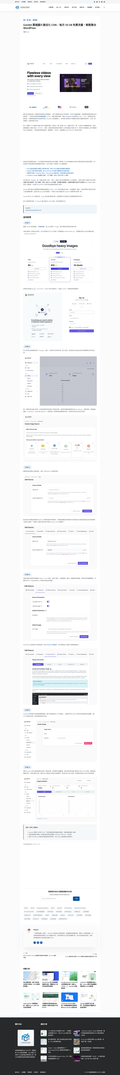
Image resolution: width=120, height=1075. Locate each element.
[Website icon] (38, 942)
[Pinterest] (99, 1)
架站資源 (89, 7)
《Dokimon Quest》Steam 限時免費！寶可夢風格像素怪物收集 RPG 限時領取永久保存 (93, 1033)
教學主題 (54, 915)
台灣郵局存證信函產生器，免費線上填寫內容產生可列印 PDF (50, 1005)
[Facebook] (94, 1)
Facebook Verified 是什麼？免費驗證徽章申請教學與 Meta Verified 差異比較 (69, 1005)
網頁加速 (53, 919)
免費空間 (66, 7)
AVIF (26, 908)
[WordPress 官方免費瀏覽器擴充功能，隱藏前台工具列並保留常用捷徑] (50, 976)
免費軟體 (51, 7)
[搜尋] (104, 7)
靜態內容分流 (63, 919)
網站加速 (44, 919)
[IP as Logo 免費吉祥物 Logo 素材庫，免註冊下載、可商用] (77, 1042)
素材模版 (97, 7)
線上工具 (58, 7)
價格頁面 (41, 226)
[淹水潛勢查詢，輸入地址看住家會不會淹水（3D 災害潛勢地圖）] (31, 976)
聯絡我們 (30, 1)
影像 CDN (27, 915)
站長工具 (36, 919)
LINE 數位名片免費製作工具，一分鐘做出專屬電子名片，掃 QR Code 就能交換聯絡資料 (59, 1033)
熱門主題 (74, 7)
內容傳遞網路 (42, 116)
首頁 (24, 20)
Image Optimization (42, 908)
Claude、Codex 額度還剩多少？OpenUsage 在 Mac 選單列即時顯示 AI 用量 (59, 1050)
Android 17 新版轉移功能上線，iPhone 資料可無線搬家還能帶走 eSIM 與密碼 (88, 984)
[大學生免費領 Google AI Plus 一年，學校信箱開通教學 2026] (44, 1059)
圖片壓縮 (59, 911)
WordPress (68, 908)
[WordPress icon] (41, 942)
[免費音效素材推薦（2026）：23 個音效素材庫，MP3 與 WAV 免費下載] (77, 1059)
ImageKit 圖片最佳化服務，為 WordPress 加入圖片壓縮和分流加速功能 (48, 171)
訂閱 (76, 898)
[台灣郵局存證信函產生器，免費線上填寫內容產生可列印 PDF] (50, 997)
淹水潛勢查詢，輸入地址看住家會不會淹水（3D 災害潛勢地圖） (31, 984)
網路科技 (82, 7)
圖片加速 (50, 911)
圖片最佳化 (68, 911)
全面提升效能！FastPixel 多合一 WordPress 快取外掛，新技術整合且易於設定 (50, 173)
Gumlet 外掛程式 (52, 645)
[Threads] (104, 1)
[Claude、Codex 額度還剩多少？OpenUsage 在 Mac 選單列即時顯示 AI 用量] (44, 1050)
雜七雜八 (29, 20)
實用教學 (35, 20)
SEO (53, 908)
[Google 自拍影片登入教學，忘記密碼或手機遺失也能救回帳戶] (88, 997)
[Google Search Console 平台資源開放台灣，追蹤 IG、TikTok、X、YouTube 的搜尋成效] (69, 976)
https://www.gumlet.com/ (33, 210)
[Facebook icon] (34, 942)
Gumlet (33, 180)
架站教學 (79, 915)
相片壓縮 (27, 919)
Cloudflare (68, 116)
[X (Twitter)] (97, 1)
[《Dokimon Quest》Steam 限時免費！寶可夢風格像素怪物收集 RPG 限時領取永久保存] (77, 1033)
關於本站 (17, 1)
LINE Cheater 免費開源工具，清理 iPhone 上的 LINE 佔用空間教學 (31, 1005)
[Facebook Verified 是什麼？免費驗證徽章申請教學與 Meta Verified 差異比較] (69, 997)
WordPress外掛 (29, 911)
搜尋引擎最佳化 (38, 915)
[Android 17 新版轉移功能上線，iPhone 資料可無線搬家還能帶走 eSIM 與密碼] (88, 976)
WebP (59, 908)
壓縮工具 (77, 911)
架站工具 (71, 915)
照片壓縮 (88, 915)
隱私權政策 (43, 1)
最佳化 (62, 915)
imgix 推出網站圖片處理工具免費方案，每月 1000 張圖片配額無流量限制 (48, 168)
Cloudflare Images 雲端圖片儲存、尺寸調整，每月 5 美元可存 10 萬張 (47, 175)
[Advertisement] (60, 47)
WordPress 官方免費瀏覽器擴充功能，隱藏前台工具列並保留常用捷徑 (50, 984)
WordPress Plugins (80, 908)
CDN (32, 908)
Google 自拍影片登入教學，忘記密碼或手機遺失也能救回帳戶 (88, 1005)
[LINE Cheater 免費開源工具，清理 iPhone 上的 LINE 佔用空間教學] (31, 997)
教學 (47, 915)
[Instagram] (101, 1)
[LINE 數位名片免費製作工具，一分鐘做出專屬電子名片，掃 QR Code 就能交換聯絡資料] (44, 1033)
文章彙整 (23, 1)
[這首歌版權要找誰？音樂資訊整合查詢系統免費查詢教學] (77, 1050)
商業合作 (36, 1)
